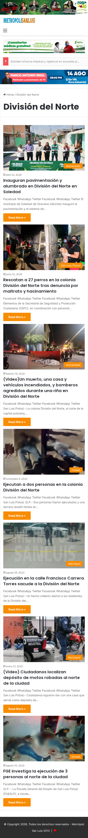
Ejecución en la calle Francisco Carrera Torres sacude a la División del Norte (43, 581)
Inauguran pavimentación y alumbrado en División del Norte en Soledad (40, 186)
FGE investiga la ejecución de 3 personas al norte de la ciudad (35, 774)
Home (10, 94)
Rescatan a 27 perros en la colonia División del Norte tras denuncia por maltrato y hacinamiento (40, 285)
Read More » (17, 217)
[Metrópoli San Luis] (19, 20)
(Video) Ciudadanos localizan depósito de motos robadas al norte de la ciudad (41, 677)
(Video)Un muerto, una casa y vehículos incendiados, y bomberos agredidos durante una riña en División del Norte (40, 387)
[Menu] (5, 30)
